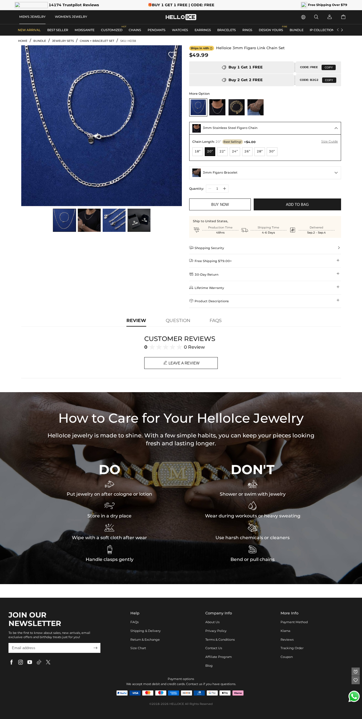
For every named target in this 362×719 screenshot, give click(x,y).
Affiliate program (218, 657)
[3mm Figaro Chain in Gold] (236, 107)
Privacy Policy (216, 631)
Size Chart (138, 648)
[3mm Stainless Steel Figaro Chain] (217, 107)
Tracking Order (292, 648)
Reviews (287, 640)
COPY (329, 67)
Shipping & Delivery (145, 631)
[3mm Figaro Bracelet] (255, 107)
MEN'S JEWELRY (32, 17)
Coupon (287, 657)
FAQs (134, 622)
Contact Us (213, 648)
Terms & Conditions (220, 640)
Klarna (285, 631)
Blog (209, 666)
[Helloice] (181, 17)
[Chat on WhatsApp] (354, 696)
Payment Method (294, 622)
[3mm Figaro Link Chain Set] (198, 107)
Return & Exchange (145, 640)
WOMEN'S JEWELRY (71, 17)
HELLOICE (176, 703)
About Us (212, 622)
